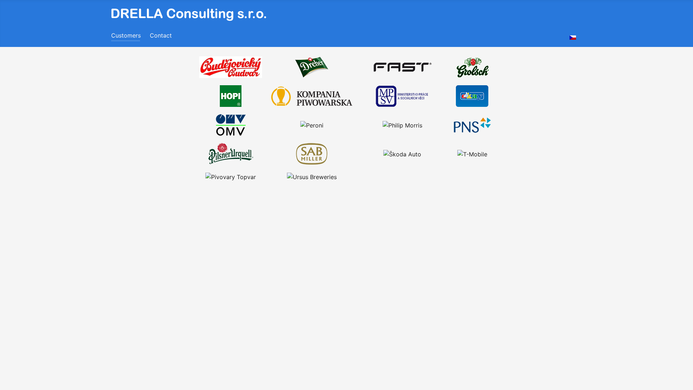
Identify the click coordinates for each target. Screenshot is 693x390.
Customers (126, 35)
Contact (161, 35)
